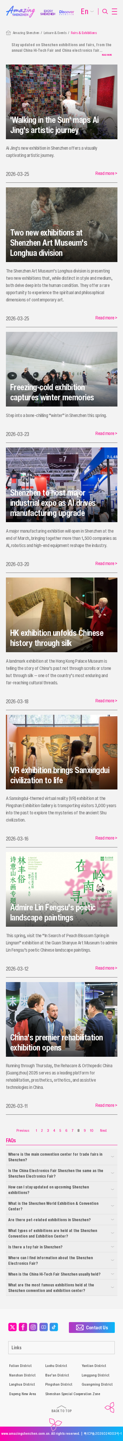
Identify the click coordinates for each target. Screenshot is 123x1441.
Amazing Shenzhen (26, 32)
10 (91, 1130)
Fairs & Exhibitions (84, 32)
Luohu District (56, 1365)
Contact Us (97, 1327)
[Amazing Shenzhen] (23, 7)
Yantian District (94, 1365)
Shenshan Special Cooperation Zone (72, 1393)
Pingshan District (58, 1384)
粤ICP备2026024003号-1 (103, 1433)
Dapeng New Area (22, 1393)
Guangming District (97, 1384)
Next (103, 1130)
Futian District (20, 1365)
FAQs (11, 1140)
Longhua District (22, 1384)
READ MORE (107, 55)
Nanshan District (22, 1375)
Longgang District (96, 1375)
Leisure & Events (55, 32)
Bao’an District (57, 1375)
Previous (22, 1130)
